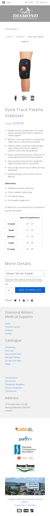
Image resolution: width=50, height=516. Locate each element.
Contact (8, 333)
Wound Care (10, 381)
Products (9, 330)
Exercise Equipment (13, 387)
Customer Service (12, 327)
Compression (11, 391)
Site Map (31, 505)
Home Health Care (13, 354)
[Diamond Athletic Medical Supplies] (25, 13)
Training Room (11, 377)
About (7, 323)
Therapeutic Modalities (15, 384)
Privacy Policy (20, 505)
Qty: (6, 284)
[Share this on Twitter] (15, 300)
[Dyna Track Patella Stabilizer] (25, 71)
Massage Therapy (12, 357)
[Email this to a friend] (31, 300)
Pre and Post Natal (13, 360)
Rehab (8, 364)
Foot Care (9, 350)
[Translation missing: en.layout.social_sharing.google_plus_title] (27, 300)
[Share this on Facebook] (19, 300)
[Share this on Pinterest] (23, 300)
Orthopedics (10, 347)
